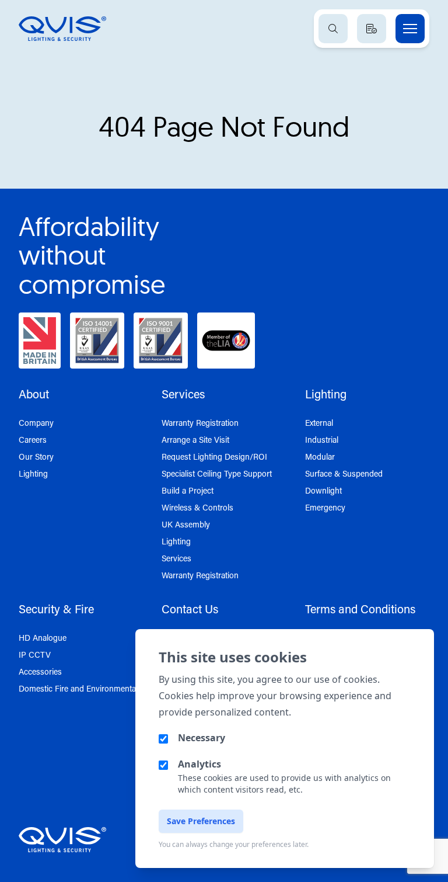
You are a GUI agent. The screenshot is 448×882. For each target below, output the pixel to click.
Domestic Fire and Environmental (78, 688)
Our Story (36, 456)
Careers (33, 439)
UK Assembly (186, 524)
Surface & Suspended (344, 473)
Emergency (325, 507)
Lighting (33, 473)
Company (36, 422)
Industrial (321, 439)
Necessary (201, 737)
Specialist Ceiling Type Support (217, 473)
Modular (320, 456)
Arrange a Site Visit (195, 439)
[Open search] (333, 28)
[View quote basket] (371, 28)
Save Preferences (201, 821)
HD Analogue (42, 637)
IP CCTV (35, 654)
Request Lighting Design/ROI (214, 456)
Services (176, 558)
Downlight (323, 490)
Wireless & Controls (197, 507)
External (319, 422)
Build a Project (188, 490)
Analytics (199, 764)
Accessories (40, 671)
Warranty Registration (200, 422)
